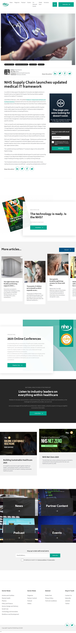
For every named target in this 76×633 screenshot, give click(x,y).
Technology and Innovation (10, 612)
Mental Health (6, 598)
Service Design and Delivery (10, 606)
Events (29, 3)
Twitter (67, 604)
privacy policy (51, 560)
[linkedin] (67, 625)
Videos (29, 604)
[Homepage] (5, 4)
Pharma (4, 601)
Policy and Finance (7, 604)
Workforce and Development (10, 614)
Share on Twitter (60, 73)
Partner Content (32, 598)
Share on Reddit (70, 73)
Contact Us (68, 596)
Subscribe (65, 4)
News (11, 3)
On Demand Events (35, 4)
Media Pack (40, 3)
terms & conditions (59, 143)
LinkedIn (67, 601)
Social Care (5, 609)
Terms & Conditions (51, 601)
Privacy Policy (49, 598)
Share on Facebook (65, 73)
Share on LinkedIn (55, 73)
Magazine (16, 3)
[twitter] (72, 625)
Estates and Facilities (8, 596)
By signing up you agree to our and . (62, 143)
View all (66, 250)
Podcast (23, 3)
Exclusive (46, 3)
